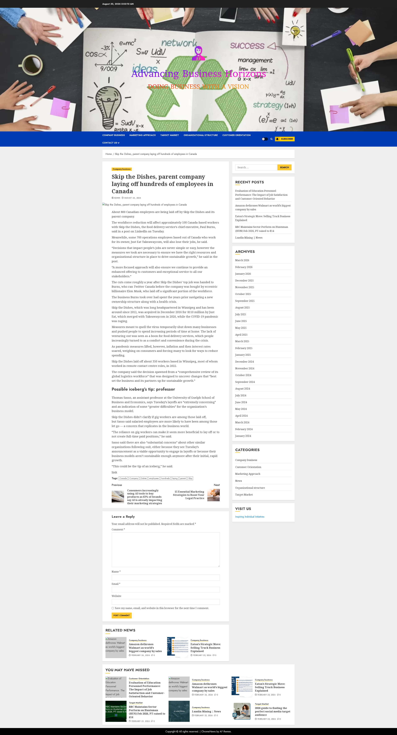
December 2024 (244, 361)
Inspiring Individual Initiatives (249, 516)
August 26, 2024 (132, 198)
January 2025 (243, 355)
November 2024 (244, 368)
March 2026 (242, 260)
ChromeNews (208, 731)
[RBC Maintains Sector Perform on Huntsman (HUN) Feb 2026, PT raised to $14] (116, 711)
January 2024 (243, 436)
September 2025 (245, 301)
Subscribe (287, 138)
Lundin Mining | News (248, 237)
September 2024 (245, 382)
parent (183, 478)
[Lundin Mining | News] (179, 711)
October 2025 (243, 294)
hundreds (165, 478)
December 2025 (244, 280)
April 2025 (241, 334)
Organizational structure (201, 135)
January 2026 (243, 274)
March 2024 (242, 422)
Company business (113, 135)
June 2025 (241, 321)
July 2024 (240, 395)
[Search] (271, 139)
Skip (190, 478)
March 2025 (242, 341)
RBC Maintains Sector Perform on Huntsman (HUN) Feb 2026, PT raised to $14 (147, 712)
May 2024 (241, 409)
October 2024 (243, 375)
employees (154, 478)
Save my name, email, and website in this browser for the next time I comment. (162, 608)
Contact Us (109, 142)
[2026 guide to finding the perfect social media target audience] (242, 711)
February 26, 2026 (141, 655)
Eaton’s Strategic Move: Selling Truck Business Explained (206, 647)
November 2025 (244, 287)
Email (116, 584)
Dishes (144, 478)
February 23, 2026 (141, 721)
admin (117, 198)
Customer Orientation (236, 135)
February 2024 (243, 429)
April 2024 (241, 415)
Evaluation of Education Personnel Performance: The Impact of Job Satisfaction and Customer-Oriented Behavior (261, 194)
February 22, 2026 (203, 715)
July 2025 (240, 314)
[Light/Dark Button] (265, 139)
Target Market (169, 135)
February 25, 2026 (202, 655)
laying (175, 478)
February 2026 (243, 267)
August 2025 (242, 307)
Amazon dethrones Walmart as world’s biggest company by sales (145, 647)
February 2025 (243, 348)
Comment (118, 529)
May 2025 (241, 328)
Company (133, 478)
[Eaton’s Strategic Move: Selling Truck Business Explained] (177, 647)
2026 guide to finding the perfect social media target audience (272, 711)
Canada (123, 478)
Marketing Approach (142, 135)
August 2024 (242, 388)
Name (116, 571)
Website (116, 596)
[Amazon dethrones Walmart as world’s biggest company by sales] (116, 647)
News (238, 481)
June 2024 (241, 402)
